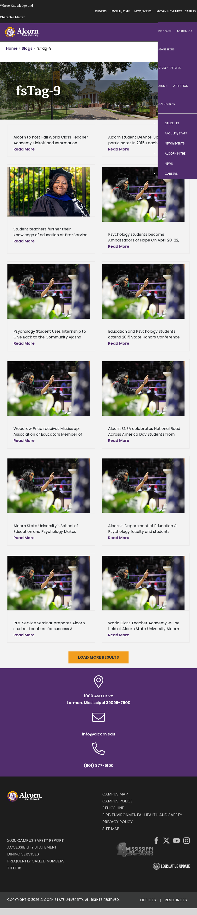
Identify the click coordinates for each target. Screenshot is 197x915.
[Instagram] (186, 840)
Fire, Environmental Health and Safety (142, 815)
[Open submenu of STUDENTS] (189, 123)
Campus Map (115, 794)
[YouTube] (176, 840)
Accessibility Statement (32, 847)
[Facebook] (156, 840)
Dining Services (23, 854)
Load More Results (98, 657)
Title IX (14, 868)
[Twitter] (166, 840)
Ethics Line (113, 808)
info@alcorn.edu (98, 734)
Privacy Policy (117, 822)
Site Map (110, 828)
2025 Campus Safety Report (35, 840)
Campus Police (117, 801)
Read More (24, 149)
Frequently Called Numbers (35, 861)
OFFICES (148, 900)
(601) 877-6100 (99, 765)
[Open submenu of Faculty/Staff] (189, 133)
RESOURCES (176, 900)
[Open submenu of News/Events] (189, 143)
